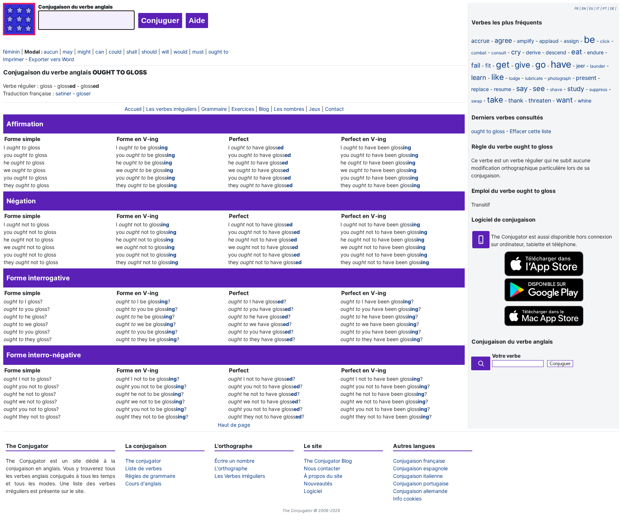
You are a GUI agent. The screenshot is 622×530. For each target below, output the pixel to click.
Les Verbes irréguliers (240, 476)
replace (480, 89)
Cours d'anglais (143, 483)
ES (591, 8)
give (522, 64)
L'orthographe (231, 468)
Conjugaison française (419, 461)
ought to (218, 52)
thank (515, 100)
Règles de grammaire (150, 476)
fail (475, 65)
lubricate (534, 78)
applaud (549, 41)
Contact (334, 109)
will (165, 52)
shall (131, 52)
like (497, 77)
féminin (11, 52)
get (503, 64)
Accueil (133, 109)
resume (502, 89)
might (84, 52)
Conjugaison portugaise (421, 483)
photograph (559, 78)
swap (476, 101)
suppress (598, 89)
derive (533, 52)
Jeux (314, 109)
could (115, 52)
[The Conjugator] (19, 20)
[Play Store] (543, 299)
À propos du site (323, 476)
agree (503, 40)
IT (597, 8)
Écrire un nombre (234, 461)
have (561, 64)
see (539, 88)
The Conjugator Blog (328, 461)
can (99, 52)
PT (605, 8)
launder (597, 66)
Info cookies (407, 498)
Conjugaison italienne (418, 476)
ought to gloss (488, 131)
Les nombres (289, 109)
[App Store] (543, 274)
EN (584, 8)
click (605, 41)
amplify (525, 41)
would (180, 52)
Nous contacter (322, 468)
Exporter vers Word (51, 59)
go (540, 64)
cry (516, 52)
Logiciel (313, 491)
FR (576, 8)
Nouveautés (318, 483)
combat (478, 52)
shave (556, 89)
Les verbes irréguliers (171, 109)
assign (571, 41)
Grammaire (214, 109)
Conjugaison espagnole (420, 468)
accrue (480, 40)
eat (576, 51)
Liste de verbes (143, 468)
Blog (264, 109)
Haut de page (234, 425)
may (68, 52)
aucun (51, 52)
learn (478, 77)
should (149, 52)
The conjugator (143, 461)
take (495, 99)
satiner (63, 93)
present (586, 77)
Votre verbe (506, 356)
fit (488, 65)
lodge (514, 78)
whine (584, 101)
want (564, 100)
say (522, 88)
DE (612, 8)
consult (498, 52)
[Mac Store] (543, 326)
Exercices (242, 109)
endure (595, 52)
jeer (580, 66)
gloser (83, 93)
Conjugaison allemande (420, 491)
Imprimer (13, 59)
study (575, 88)
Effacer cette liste (530, 131)
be (589, 39)
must (198, 52)
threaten (539, 100)
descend (556, 52)
